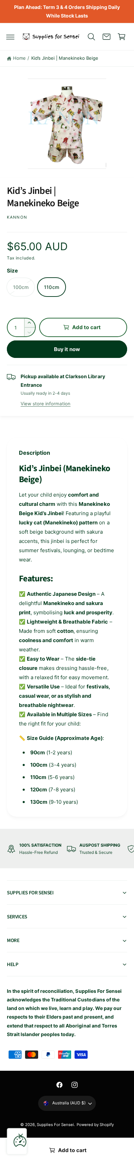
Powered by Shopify (95, 1124)
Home (19, 58)
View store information (45, 403)
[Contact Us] (106, 36)
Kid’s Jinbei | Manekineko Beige (64, 58)
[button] (10, 36)
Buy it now (67, 349)
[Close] (20, 1136)
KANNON (17, 217)
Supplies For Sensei (55, 1124)
